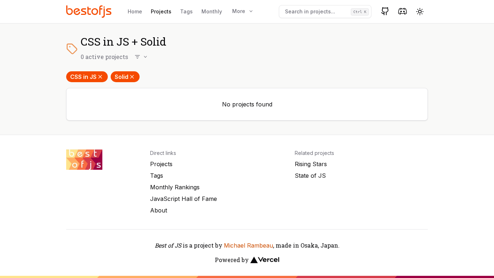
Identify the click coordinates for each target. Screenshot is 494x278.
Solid (121, 76)
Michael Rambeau (248, 245)
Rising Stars (311, 164)
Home (135, 11)
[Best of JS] (89, 11)
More (238, 11)
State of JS (310, 175)
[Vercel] (264, 260)
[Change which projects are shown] (141, 57)
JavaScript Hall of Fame (183, 198)
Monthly (211, 11)
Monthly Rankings (175, 187)
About (158, 210)
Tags (186, 11)
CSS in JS (83, 76)
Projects (161, 11)
